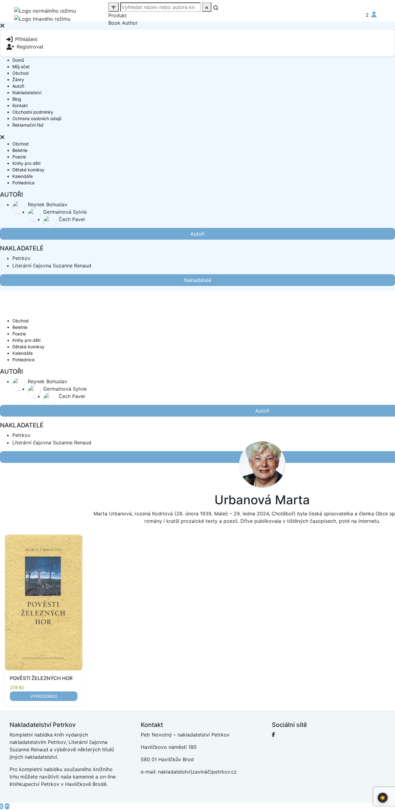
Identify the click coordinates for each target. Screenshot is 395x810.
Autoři (18, 86)
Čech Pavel (72, 219)
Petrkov (21, 258)
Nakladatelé (197, 280)
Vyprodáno (43, 696)
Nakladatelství (26, 92)
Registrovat (30, 47)
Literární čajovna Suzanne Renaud (51, 265)
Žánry (18, 79)
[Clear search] (206, 7)
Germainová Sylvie (65, 212)
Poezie (19, 156)
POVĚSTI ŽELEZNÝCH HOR (41, 678)
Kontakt (20, 105)
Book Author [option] (123, 23)
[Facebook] (273, 735)
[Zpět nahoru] (7, 806)
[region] (197, 81)
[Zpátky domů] (1, 806)
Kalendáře (22, 176)
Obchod (20, 73)
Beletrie (19, 150)
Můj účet (21, 66)
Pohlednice (23, 182)
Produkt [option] (117, 15)
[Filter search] (113, 7)
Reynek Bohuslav (47, 204)
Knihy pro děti (26, 163)
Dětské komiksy (28, 169)
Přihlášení (26, 39)
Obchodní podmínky (32, 112)
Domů (18, 60)
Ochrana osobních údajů (36, 118)
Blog (16, 99)
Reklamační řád (28, 125)
